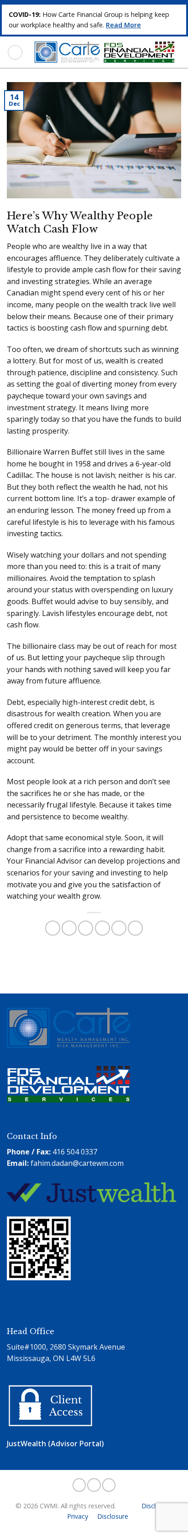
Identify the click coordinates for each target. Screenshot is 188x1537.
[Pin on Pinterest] (118, 928)
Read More (123, 25)
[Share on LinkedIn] (135, 928)
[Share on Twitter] (85, 928)
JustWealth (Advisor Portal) (55, 1444)
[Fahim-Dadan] (41, 1309)
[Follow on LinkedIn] (109, 1485)
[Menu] (15, 52)
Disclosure (112, 1516)
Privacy (77, 1516)
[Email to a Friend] (102, 928)
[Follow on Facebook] (79, 1485)
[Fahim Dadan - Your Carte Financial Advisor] (102, 52)
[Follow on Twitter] (94, 1485)
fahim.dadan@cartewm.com (77, 1163)
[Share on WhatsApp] (52, 928)
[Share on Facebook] (69, 928)
